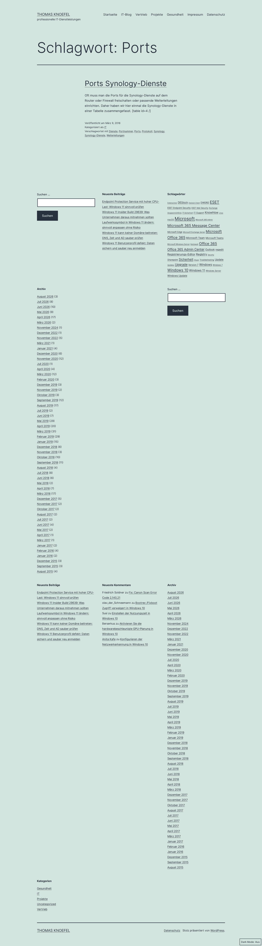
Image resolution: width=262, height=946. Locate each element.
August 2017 (45, 514)
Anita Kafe (109, 639)
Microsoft (185, 218)
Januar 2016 (45, 555)
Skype (196, 260)
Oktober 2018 (46, 457)
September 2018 (47, 462)
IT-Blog (126, 14)
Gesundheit (175, 14)
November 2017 (47, 503)
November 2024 (47, 327)
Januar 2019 (45, 441)
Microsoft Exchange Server (194, 232)
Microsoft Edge (174, 232)
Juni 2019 (43, 415)
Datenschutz (216, 14)
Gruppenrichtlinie (174, 213)
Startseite (110, 14)
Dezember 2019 (47, 384)
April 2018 (43, 488)
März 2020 (44, 374)
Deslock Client (194, 203)
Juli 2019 (42, 410)
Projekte (157, 14)
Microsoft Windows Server (178, 244)
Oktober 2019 (46, 395)
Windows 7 (218, 265)
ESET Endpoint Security (179, 207)
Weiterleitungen (115, 135)
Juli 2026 (43, 301)
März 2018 (43, 493)
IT (105, 127)
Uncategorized (46, 904)
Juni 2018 (43, 478)
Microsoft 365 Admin (204, 220)
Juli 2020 (43, 363)
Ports (137, 131)
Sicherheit (186, 259)
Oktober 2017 (45, 509)
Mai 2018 (43, 483)
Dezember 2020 (47, 353)
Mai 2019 (43, 420)
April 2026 (43, 317)
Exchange (213, 208)
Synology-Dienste (95, 135)
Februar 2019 (45, 436)
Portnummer (126, 131)
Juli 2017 (42, 519)
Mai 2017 (42, 529)
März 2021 (43, 343)
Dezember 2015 (47, 561)
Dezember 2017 (47, 498)
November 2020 (47, 358)
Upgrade (181, 264)
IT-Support (199, 212)
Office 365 (208, 243)
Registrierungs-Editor (181, 254)
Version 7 (193, 264)
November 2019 (47, 389)
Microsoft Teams (214, 237)
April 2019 (43, 426)
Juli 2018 (42, 472)
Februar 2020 (45, 379)
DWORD (205, 202)
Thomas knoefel (53, 14)
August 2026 (45, 296)
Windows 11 (197, 270)
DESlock (183, 202)
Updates (170, 265)
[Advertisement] (131, 308)
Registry (201, 254)
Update (219, 259)
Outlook (210, 249)
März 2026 (44, 322)
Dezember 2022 (47, 332)
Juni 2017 (43, 524)
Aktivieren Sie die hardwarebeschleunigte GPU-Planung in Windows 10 (127, 628)
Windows (205, 264)
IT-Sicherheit (187, 213)
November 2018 (47, 452)
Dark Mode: (247, 941)
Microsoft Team (195, 237)
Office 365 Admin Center (186, 249)
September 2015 (47, 566)
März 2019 (43, 431)
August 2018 (45, 467)
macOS (170, 219)
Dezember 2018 (47, 446)
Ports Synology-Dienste (126, 83)
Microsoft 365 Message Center (193, 225)
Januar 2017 (45, 545)
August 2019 (45, 405)
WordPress (217, 930)
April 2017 (43, 535)
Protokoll (147, 131)
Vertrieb (141, 14)
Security (211, 255)
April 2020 (43, 369)
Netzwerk (194, 244)
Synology (159, 131)
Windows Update (177, 275)
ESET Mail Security (199, 208)
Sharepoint (172, 259)
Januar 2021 (45, 348)
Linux (221, 213)
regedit (219, 249)
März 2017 (43, 540)
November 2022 (47, 338)
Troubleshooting (207, 260)
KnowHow (211, 212)
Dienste (113, 131)
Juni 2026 (43, 306)
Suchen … (43, 194)
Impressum (195, 14)
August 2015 (45, 571)
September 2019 (47, 400)
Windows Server (213, 270)
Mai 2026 (43, 312)
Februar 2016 (45, 550)
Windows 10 (177, 270)
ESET (214, 202)
